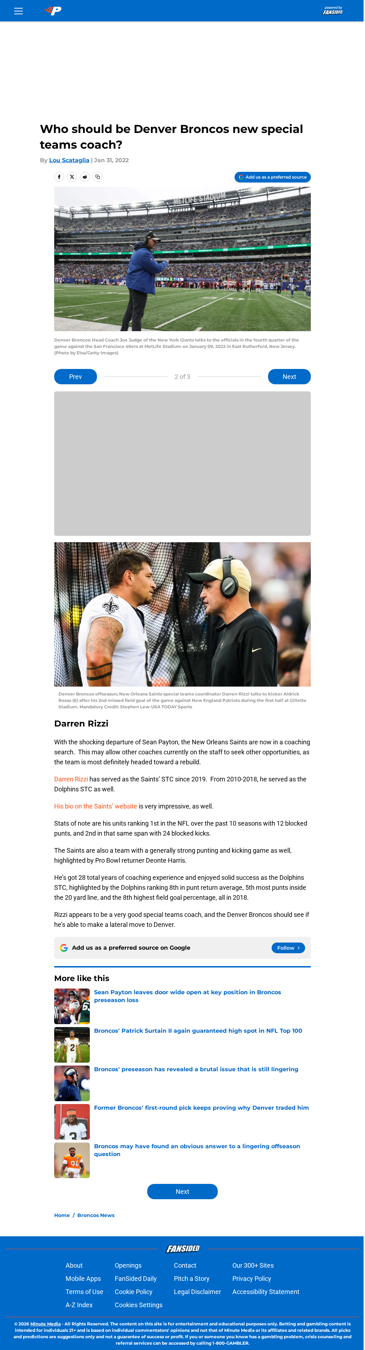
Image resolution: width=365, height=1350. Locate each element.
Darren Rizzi (71, 779)
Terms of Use (84, 1291)
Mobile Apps (83, 1278)
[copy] (98, 177)
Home (62, 1215)
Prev (75, 376)
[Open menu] (18, 10)
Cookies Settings (139, 1305)
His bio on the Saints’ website (95, 806)
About (74, 1265)
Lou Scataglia (69, 160)
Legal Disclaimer (197, 1291)
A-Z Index (79, 1305)
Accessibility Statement (265, 1291)
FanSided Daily (136, 1278)
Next (289, 376)
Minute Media (45, 1323)
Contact (185, 1265)
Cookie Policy (134, 1291)
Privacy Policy (251, 1278)
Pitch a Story (192, 1278)
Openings (128, 1265)
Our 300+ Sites (253, 1265)
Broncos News (95, 1215)
